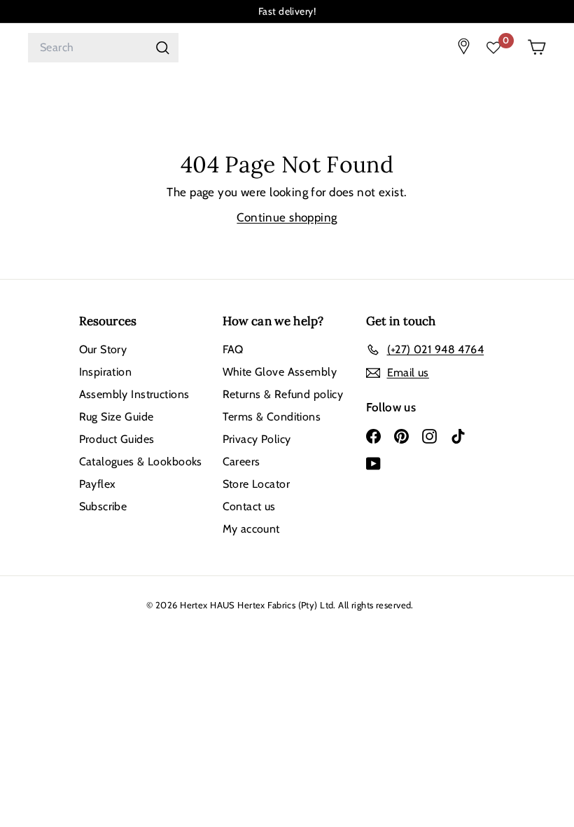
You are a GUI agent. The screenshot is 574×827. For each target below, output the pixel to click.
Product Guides (117, 439)
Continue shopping (287, 217)
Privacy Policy (257, 439)
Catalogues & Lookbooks (140, 461)
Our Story (103, 349)
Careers (241, 461)
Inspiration (105, 371)
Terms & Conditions (272, 416)
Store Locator (256, 484)
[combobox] (103, 47)
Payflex (97, 484)
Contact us (249, 506)
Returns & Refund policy (283, 394)
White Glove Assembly (280, 371)
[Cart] (536, 47)
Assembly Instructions (134, 394)
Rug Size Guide (116, 416)
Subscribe (103, 506)
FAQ (233, 349)
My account (251, 528)
